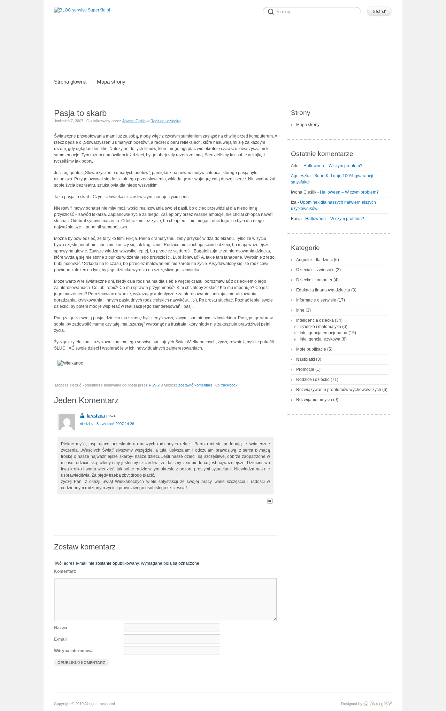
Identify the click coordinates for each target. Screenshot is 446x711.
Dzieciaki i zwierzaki (315, 269)
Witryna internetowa (74, 650)
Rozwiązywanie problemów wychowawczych (338, 389)
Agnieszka (301, 175)
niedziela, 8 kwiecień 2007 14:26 (107, 424)
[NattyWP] (377, 704)
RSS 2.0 (156, 385)
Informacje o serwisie (316, 300)
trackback (229, 385)
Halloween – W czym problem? (332, 165)
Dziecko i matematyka (320, 326)
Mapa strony (308, 124)
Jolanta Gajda (134, 121)
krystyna (96, 415)
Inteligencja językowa (320, 339)
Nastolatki (305, 359)
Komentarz (65, 571)
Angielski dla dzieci (314, 259)
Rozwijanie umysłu (314, 399)
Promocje (305, 369)
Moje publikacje (311, 349)
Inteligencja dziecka (315, 320)
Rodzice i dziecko (165, 121)
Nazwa (60, 627)
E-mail (60, 639)
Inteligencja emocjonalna (323, 332)
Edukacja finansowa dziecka (323, 290)
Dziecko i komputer (314, 280)
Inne (300, 310)
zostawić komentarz (195, 385)
